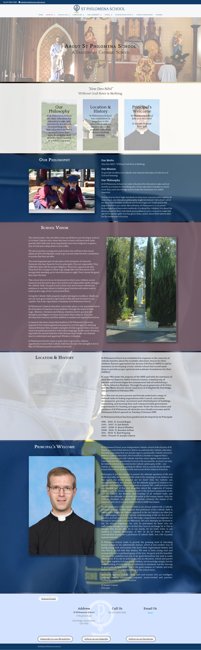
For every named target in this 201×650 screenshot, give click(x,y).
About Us (49, 15)
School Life (62, 15)
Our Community (93, 15)
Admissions (77, 15)
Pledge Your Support (144, 15)
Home (41, 15)
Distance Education (123, 15)
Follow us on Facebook (141, 639)
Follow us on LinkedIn (96, 639)
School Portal (48, 598)
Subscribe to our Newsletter (55, 639)
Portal (107, 15)
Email (150, 613)
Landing (159, 15)
